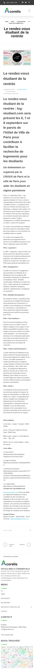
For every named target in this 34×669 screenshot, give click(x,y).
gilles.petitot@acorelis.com (20, 519)
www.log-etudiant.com (10, 492)
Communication (21, 21)
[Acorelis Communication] (12, 10)
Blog (12, 21)
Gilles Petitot (22, 89)
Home (6, 21)
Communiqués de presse (10, 93)
